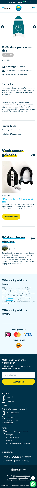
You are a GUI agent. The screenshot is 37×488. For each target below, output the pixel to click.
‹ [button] (2, 26)
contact (10, 298)
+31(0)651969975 (12, 417)
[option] (18, 27)
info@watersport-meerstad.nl (16, 409)
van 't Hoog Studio (13, 485)
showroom (9, 300)
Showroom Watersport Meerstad (17, 432)
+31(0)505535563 (12, 413)
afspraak (27, 444)
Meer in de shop (11, 216)
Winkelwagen (33, 7)
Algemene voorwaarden (21, 476)
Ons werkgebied (25, 480)
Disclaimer (13, 478)
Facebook (9, 397)
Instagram (10, 401)
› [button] (34, 26)
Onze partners (12, 480)
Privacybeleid (23, 478)
